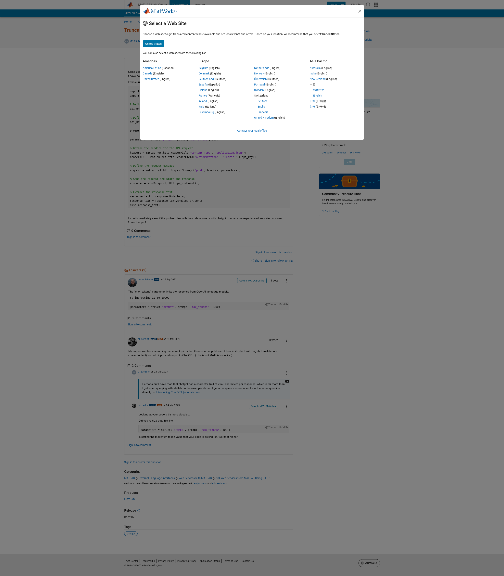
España (203, 84)
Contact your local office (252, 130)
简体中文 (318, 90)
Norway (259, 73)
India (313, 73)
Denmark (203, 73)
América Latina (152, 68)
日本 (312, 101)
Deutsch (263, 101)
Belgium (203, 68)
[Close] (360, 11)
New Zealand (318, 79)
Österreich (260, 79)
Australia (315, 68)
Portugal (259, 84)
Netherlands (261, 68)
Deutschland (206, 79)
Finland (203, 90)
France (202, 95)
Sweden (259, 90)
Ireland (202, 101)
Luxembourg (206, 112)
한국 (312, 106)
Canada (147, 73)
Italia (201, 106)
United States (151, 79)
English (262, 106)
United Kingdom (264, 117)
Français (263, 112)
